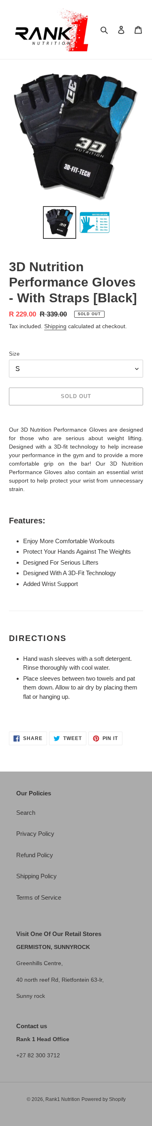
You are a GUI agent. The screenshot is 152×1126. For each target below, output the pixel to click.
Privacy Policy (35, 833)
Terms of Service (38, 897)
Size (14, 354)
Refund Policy (34, 855)
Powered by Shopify (103, 1099)
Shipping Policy (36, 876)
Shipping (55, 326)
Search (25, 812)
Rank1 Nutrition (62, 1099)
